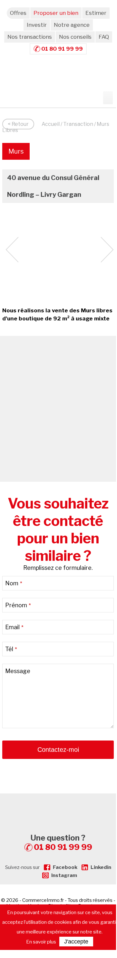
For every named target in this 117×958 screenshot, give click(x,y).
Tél (11, 649)
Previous (12, 250)
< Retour (18, 124)
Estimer (95, 13)
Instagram (64, 875)
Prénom (18, 605)
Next (107, 250)
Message (17, 671)
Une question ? (61, 842)
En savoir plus (41, 942)
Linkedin (101, 867)
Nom (13, 583)
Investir (37, 25)
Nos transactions (29, 37)
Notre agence (72, 25)
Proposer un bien (56, 13)
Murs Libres (16, 153)
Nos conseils (75, 37)
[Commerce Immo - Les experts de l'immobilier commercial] (58, 805)
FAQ (104, 37)
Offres (18, 13)
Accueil (51, 124)
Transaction (78, 124)
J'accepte (76, 941)
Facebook (65, 867)
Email (14, 627)
